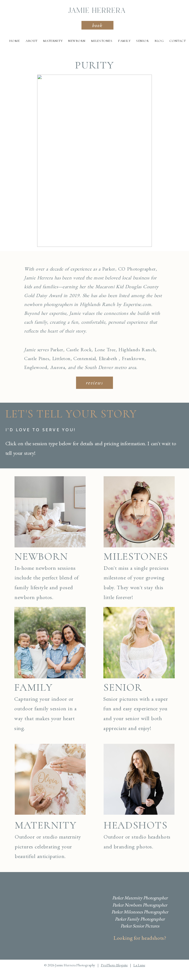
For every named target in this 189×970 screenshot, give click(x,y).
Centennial (84, 358)
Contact (177, 41)
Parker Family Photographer (140, 919)
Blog (159, 41)
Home (14, 41)
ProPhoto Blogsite (114, 965)
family (33, 687)
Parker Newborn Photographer (139, 905)
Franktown (133, 358)
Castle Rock (79, 349)
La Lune (139, 965)
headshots (135, 825)
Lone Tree (105, 349)
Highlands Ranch (136, 349)
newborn (41, 556)
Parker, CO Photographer (129, 269)
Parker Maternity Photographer (140, 898)
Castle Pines (36, 358)
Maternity (53, 41)
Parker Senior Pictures (140, 926)
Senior (142, 41)
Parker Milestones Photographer (139, 912)
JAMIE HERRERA (97, 11)
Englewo (33, 367)
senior (122, 687)
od (44, 367)
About (31, 41)
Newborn (76, 41)
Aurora (57, 367)
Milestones (101, 41)
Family (124, 41)
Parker (56, 349)
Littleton (61, 358)
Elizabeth (108, 358)
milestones (136, 556)
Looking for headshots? (139, 937)
